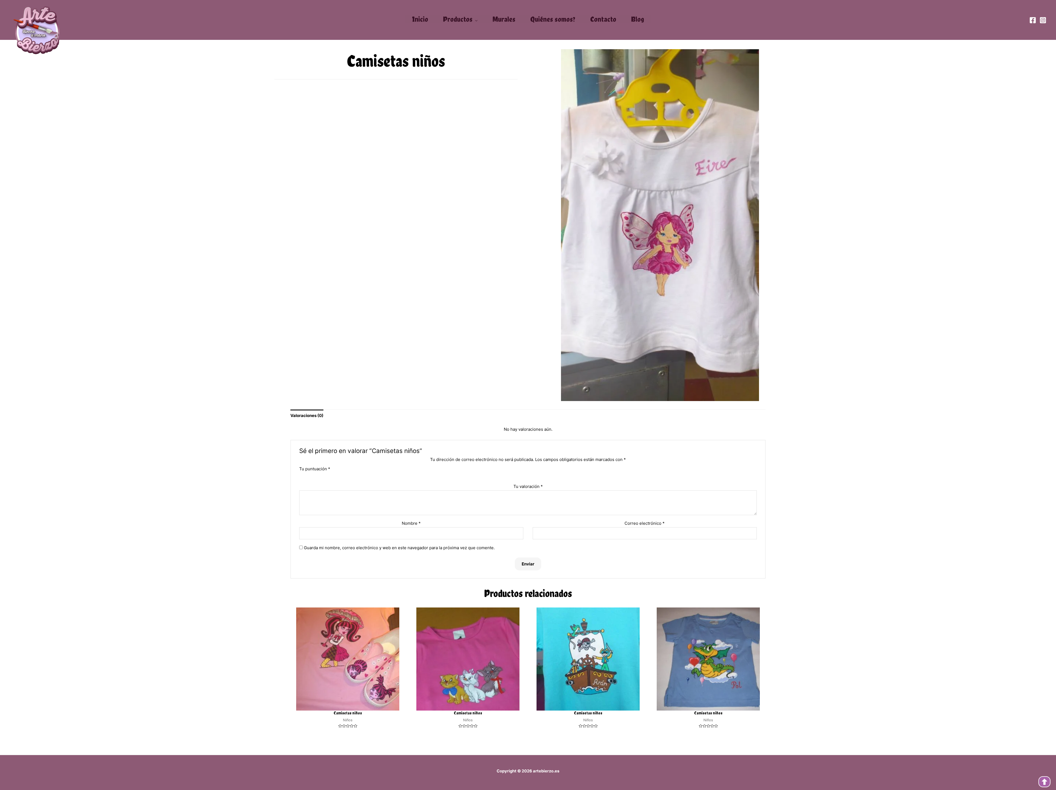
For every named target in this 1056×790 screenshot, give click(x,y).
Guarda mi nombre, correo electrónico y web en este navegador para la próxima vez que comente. (399, 547)
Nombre (411, 523)
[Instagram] (1043, 20)
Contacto (603, 19)
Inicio (420, 19)
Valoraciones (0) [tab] (306, 415)
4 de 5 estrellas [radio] (533, 475)
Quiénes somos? (552, 19)
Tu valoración (528, 486)
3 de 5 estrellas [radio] (528, 475)
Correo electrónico (645, 523)
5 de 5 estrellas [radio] (539, 475)
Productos (457, 19)
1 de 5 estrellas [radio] (518, 475)
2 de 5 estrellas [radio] (523, 475)
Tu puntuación (314, 468)
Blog (637, 19)
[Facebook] (1032, 20)
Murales (504, 19)
